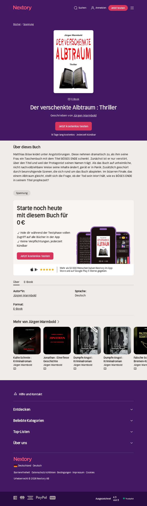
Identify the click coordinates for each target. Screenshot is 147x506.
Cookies (90, 472)
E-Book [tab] (28, 282)
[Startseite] (42, 8)
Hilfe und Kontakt (30, 394)
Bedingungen (64, 472)
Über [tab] (16, 282)
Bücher (17, 24)
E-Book (18, 308)
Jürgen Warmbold (85, 115)
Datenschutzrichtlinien (44, 472)
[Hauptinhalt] (132, 8)
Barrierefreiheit (22, 472)
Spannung (28, 24)
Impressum (78, 472)
